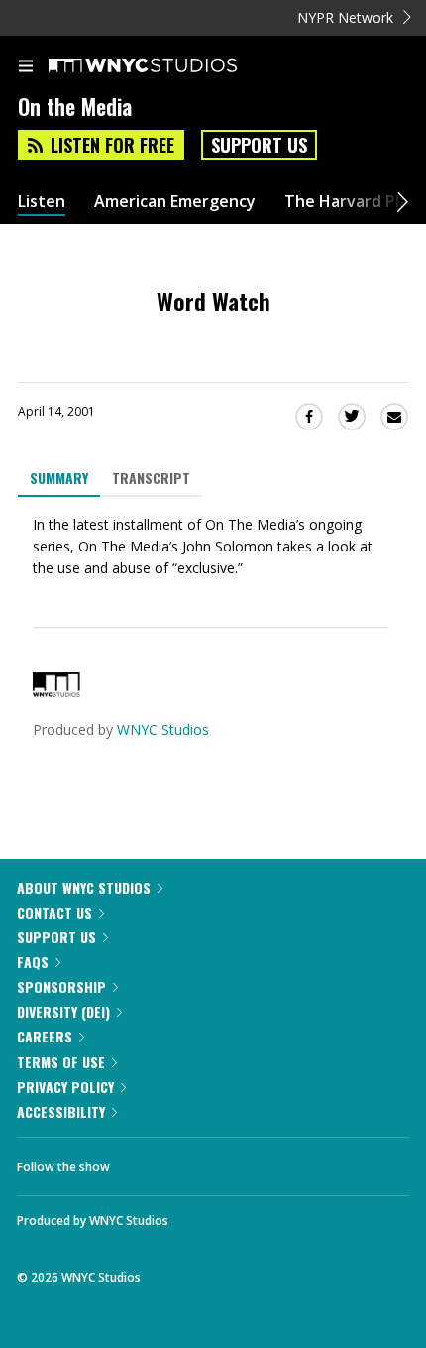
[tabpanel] (213, 546)
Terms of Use (61, 1061)
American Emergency (175, 201)
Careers (44, 1036)
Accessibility (61, 1111)
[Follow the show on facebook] (145, 1161)
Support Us (259, 145)
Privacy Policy (65, 1086)
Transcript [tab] (151, 477)
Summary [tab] (59, 477)
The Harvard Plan (351, 201)
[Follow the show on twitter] (199, 1161)
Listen (41, 201)
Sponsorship (61, 986)
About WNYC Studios (84, 887)
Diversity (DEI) (63, 1011)
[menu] (26, 67)
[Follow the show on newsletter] (253, 1161)
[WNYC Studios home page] (167, 66)
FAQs (33, 961)
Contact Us (54, 912)
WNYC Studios (163, 729)
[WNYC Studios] (56, 691)
